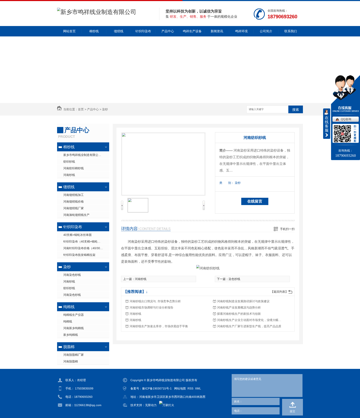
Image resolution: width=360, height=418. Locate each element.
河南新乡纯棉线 (73, 328)
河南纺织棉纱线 (73, 168)
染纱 (105, 109)
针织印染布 (143, 31)
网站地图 (180, 388)
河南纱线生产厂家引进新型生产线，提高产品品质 (249, 326)
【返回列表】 (279, 291)
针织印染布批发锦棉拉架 (79, 254)
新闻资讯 (217, 31)
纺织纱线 (69, 161)
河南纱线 (69, 175)
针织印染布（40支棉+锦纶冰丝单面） (86, 241)
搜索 (295, 109)
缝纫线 (118, 31)
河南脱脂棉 (70, 361)
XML (198, 388)
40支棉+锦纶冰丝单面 (77, 234)
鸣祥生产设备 (192, 31)
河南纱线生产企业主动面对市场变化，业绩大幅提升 (250, 320)
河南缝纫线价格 (73, 201)
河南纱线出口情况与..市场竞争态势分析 (155, 301)
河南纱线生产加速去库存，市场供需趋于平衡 (159, 326)
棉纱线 (94, 31)
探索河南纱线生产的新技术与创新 (239, 313)
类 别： (226, 182)
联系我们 (290, 31)
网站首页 (69, 31)
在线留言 (254, 201)
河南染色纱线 (72, 274)
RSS (190, 388)
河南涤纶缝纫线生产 (76, 214)
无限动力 (151, 405)
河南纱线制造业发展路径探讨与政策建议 (243, 301)
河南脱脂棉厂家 (73, 354)
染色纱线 (234, 279)
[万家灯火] (166, 405)
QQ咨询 (346, 119)
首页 (81, 109)
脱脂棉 (69, 347)
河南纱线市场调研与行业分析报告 (151, 307)
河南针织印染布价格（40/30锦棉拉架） (86, 248)
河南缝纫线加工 (73, 195)
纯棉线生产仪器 (73, 314)
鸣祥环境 (241, 31)
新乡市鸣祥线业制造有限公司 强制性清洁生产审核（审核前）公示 (86, 155)
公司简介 (266, 31)
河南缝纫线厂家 (73, 208)
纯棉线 (69, 307)
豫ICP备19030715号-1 (157, 388)
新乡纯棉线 (70, 334)
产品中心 (167, 31)
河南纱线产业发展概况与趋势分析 (239, 307)
